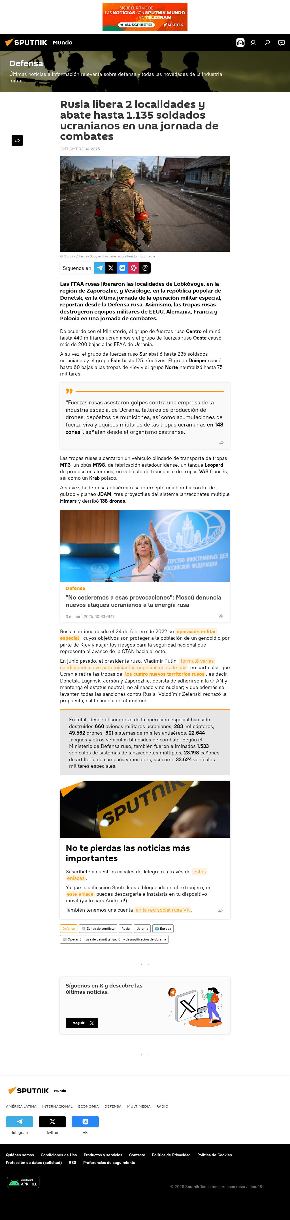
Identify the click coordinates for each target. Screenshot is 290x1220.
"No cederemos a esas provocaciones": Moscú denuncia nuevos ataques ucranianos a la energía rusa (143, 601)
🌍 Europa (163, 928)
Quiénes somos (20, 1154)
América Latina (21, 1106)
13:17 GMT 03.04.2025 (80, 149)
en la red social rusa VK (163, 910)
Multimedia (139, 1106)
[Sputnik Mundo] (28, 47)
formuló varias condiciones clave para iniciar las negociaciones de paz (137, 664)
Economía (88, 1106)
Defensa (75, 588)
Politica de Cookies (214, 1154)
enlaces (76, 878)
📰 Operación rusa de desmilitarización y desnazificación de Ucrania (114, 939)
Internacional (57, 1106)
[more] (221, 442)
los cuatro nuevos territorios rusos (164, 674)
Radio (162, 1106)
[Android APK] (23, 1183)
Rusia (125, 928)
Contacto (137, 1154)
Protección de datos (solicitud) (34, 1162)
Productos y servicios (103, 1154)
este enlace (80, 894)
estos (199, 871)
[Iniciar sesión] (253, 42)
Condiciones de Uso (59, 1154)
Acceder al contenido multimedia (130, 256)
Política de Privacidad (171, 1154)
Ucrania (142, 928)
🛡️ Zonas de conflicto (98, 928)
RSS (72, 1162)
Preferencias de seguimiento (109, 1162)
